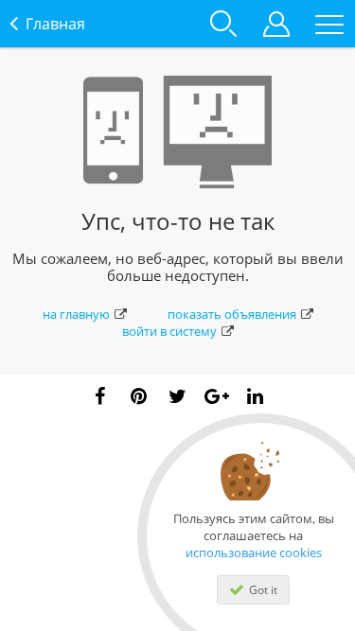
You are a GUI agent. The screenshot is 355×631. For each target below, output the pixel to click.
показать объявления (232, 314)
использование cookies (254, 552)
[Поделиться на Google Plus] (217, 396)
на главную (76, 314)
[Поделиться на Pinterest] (139, 396)
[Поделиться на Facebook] (100, 396)
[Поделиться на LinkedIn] (256, 396)
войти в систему (169, 331)
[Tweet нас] (178, 396)
